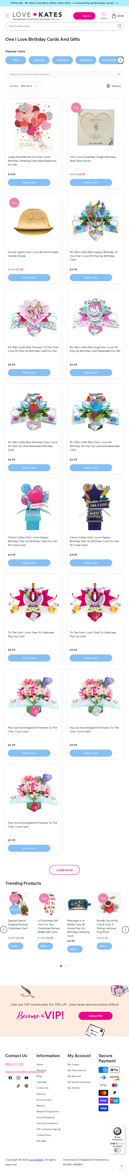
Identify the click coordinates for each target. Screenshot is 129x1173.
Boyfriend (86, 60)
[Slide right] (120, 60)
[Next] (125, 929)
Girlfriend (62, 60)
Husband (39, 60)
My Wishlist (74, 1087)
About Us (41, 1070)
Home (39, 1064)
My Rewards (74, 1076)
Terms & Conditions (47, 1123)
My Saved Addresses (79, 1082)
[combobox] (64, 26)
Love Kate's (36, 1159)
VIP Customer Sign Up (48, 1129)
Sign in (86, 15)
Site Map (41, 1140)
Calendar (41, 1082)
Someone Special (112, 60)
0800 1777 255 (14, 1064)
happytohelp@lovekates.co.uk (24, 1071)
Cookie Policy (43, 1135)
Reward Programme (47, 1111)
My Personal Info (77, 1070)
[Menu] (123, 1127)
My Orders (73, 1064)
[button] (7, 16)
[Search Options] (120, 74)
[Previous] (3, 929)
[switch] (117, 1150)
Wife (15, 60)
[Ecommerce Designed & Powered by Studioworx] (72, 1164)
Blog (39, 1076)
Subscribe (95, 1015)
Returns (40, 1105)
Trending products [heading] (23, 883)
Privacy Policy (44, 1099)
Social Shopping (45, 1117)
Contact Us (42, 1087)
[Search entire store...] (119, 26)
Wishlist (103, 18)
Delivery (41, 1093)
